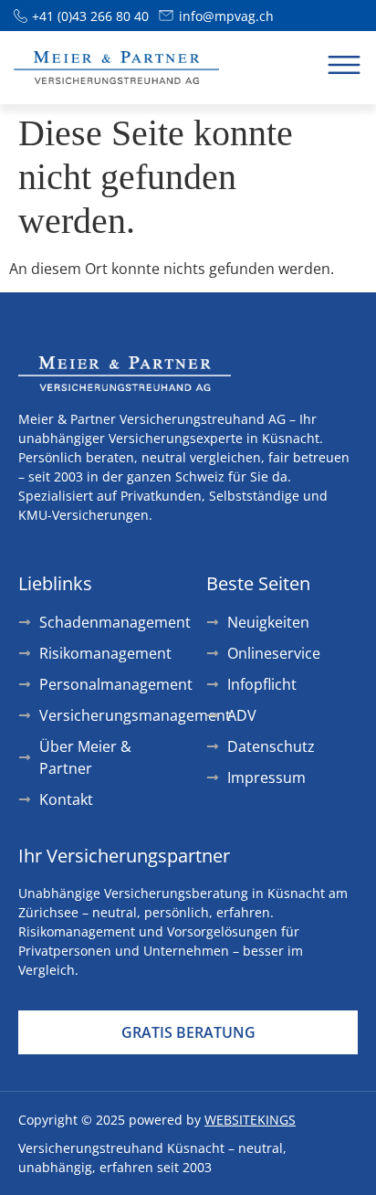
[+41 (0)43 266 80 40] (20, 16)
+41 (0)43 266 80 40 (90, 16)
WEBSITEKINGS (250, 1119)
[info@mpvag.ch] (166, 15)
